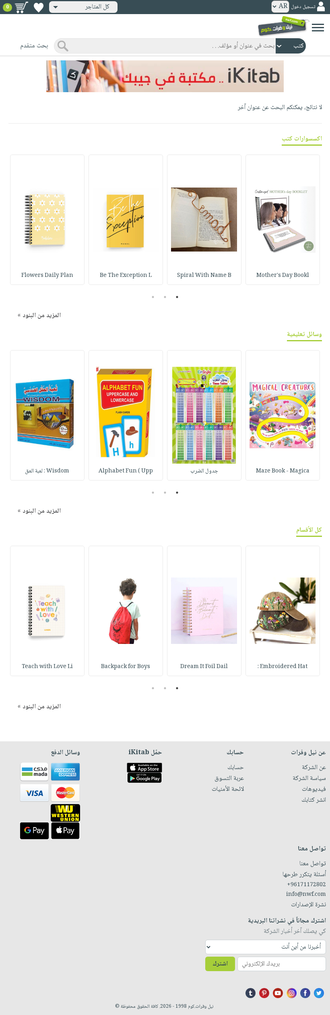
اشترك (220, 964)
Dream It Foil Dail (204, 667)
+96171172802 (306, 885)
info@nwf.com (306, 894)
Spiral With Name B (204, 276)
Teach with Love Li (47, 667)
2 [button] (165, 297)
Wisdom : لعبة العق (47, 471)
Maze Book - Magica (282, 471)
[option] (282, 220)
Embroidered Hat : (282, 667)
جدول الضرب (204, 471)
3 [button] (153, 297)
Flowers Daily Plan (47, 276)
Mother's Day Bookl (282, 276)
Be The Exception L (126, 276)
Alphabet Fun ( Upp (126, 471)
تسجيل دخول (303, 7)
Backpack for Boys (125, 667)
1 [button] (177, 297)
